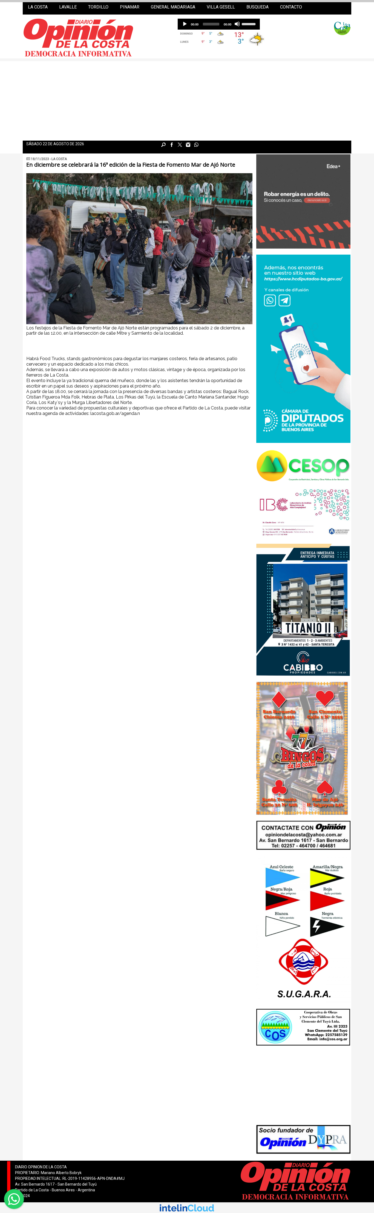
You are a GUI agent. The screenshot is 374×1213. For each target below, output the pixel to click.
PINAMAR (129, 7)
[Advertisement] (187, 99)
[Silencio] (237, 23)
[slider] (249, 24)
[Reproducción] (184, 23)
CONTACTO (291, 7)
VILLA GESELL (221, 7)
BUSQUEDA (257, 7)
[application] (219, 24)
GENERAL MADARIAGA (173, 7)
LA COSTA (38, 7)
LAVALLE (68, 7)
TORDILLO (98, 7)
